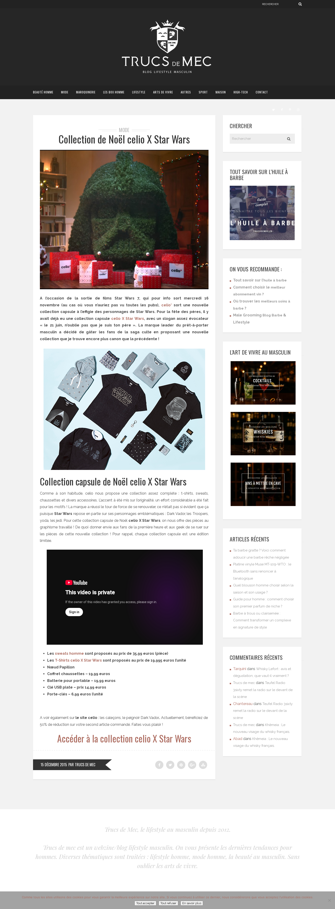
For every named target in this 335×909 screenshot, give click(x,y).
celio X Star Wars (127, 318)
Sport (203, 92)
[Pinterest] (290, 109)
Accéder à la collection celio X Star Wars (124, 738)
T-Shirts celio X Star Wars (78, 660)
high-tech (241, 92)
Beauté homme (43, 92)
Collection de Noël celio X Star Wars (124, 139)
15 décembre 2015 (54, 764)
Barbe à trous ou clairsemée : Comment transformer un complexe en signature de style (262, 620)
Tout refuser (168, 903)
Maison (221, 92)
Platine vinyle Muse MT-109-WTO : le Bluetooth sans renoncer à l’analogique (262, 571)
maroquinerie (85, 92)
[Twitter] (273, 109)
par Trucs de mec (81, 764)
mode (64, 92)
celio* (166, 305)
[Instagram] (298, 109)
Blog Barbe (272, 315)
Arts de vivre (163, 92)
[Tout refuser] (329, 900)
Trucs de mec (244, 683)
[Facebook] (282, 109)
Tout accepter (145, 903)
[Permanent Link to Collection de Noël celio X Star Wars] (124, 288)
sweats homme (69, 653)
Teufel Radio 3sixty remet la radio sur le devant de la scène (263, 690)
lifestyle (138, 92)
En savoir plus (191, 903)
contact (262, 92)
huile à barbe (275, 280)
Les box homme (113, 92)
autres (186, 92)
